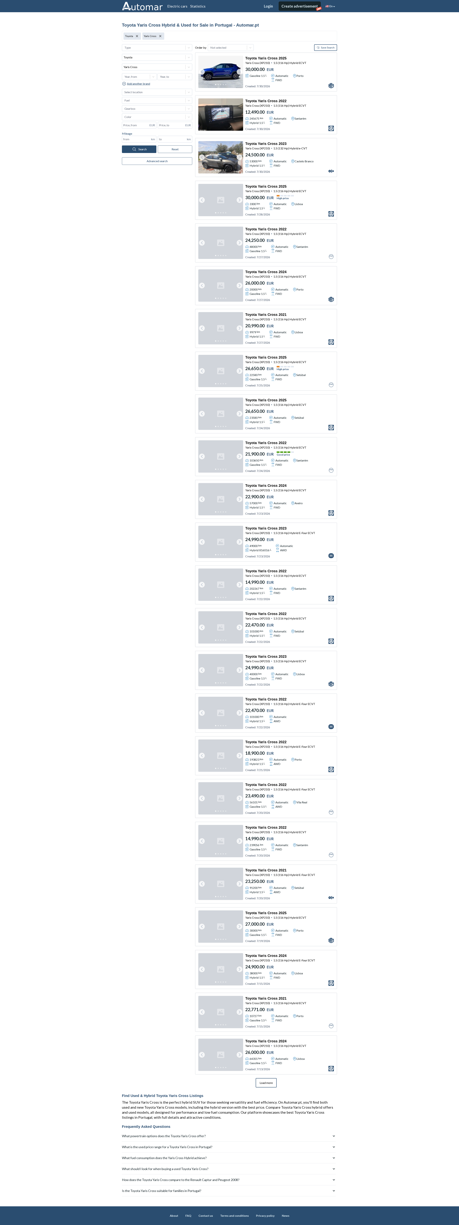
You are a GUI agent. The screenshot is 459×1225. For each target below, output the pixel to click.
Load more (266, 1082)
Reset (175, 149)
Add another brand (138, 83)
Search (142, 149)
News (285, 1215)
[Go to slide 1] (215, 84)
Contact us (205, 1215)
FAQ (188, 1215)
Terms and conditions (234, 1215)
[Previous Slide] (202, 72)
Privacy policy (265, 1215)
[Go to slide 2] (218, 84)
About (174, 1215)
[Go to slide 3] (220, 84)
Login (268, 6)
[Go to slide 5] (225, 84)
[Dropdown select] (157, 47)
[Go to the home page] (142, 6)
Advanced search (157, 161)
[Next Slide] (239, 72)
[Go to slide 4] (223, 84)
